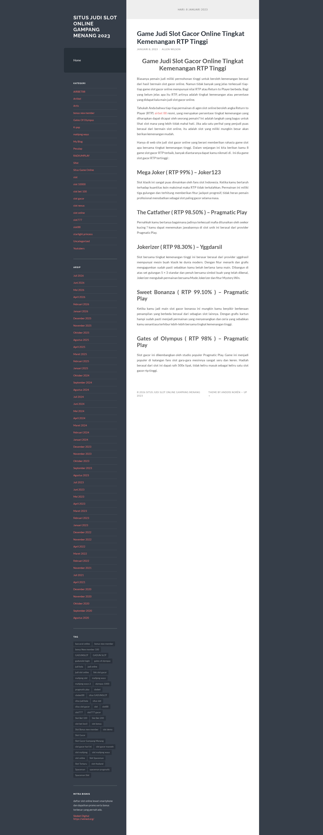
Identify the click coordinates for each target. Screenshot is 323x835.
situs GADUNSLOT (98, 695)
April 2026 (79, 296)
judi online (92, 666)
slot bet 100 (80, 191)
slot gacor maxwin (105, 746)
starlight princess (83, 234)
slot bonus (97, 723)
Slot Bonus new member (86, 729)
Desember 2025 (82, 318)
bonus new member (84, 112)
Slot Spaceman (96, 758)
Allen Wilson (171, 49)
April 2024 (79, 418)
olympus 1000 (102, 683)
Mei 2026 (78, 289)
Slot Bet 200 (98, 718)
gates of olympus (102, 661)
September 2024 (82, 382)
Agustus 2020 (81, 617)
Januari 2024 (80, 439)
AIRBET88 (79, 91)
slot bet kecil (81, 723)
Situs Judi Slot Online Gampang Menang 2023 (95, 26)
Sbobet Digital (81, 815)
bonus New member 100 (87, 649)
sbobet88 (79, 695)
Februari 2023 (81, 517)
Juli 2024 (78, 396)
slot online (79, 212)
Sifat (76, 162)
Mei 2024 (78, 411)
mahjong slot (81, 678)
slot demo (107, 729)
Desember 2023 (82, 446)
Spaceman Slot (82, 775)
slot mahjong (81, 752)
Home (77, 60)
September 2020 (82, 610)
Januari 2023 (80, 525)
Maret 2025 (80, 354)
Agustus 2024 (81, 389)
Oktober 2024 (81, 375)
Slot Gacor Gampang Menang (89, 741)
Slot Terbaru (81, 763)
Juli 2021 (78, 575)
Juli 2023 (78, 482)
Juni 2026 (78, 282)
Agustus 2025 (81, 339)
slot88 (77, 227)
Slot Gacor (80, 735)
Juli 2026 (78, 275)
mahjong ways (81, 134)
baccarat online (82, 643)
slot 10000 (79, 184)
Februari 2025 (81, 361)
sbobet (97, 689)
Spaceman (80, 769)
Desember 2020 (82, 589)
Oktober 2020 (81, 603)
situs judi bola (81, 701)
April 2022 (79, 546)
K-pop (76, 127)
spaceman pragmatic (100, 769)
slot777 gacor (94, 712)
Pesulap (77, 148)
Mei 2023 (78, 496)
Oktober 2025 (81, 332)
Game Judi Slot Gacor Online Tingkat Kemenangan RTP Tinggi (190, 37)
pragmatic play (82, 689)
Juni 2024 (78, 403)
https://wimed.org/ (83, 818)
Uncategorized (81, 241)
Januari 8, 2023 (147, 49)
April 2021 (79, 582)
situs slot (97, 701)
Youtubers (79, 248)
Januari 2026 (80, 311)
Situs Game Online (83, 169)
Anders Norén (230, 392)
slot (75, 177)
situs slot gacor (82, 706)
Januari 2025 (80, 368)
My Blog (78, 141)
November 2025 (82, 325)
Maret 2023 (80, 510)
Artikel (77, 98)
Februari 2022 (81, 560)
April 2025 (79, 346)
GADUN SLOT (99, 655)
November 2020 (82, 596)
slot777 (77, 219)
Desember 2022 (82, 532)
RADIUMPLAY (81, 155)
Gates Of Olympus (83, 119)
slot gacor (78, 198)
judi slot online (82, 672)
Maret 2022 (80, 553)
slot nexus (79, 205)
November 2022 (82, 539)
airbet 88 (161, 113)
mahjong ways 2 (83, 683)
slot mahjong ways (101, 752)
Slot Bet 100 (81, 718)
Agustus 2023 (81, 475)
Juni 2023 (78, 489)
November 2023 (82, 453)
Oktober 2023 (81, 460)
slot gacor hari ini (83, 746)
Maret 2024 (80, 425)
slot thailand (97, 763)
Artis (76, 105)
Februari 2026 (81, 304)
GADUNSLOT (81, 655)
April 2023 (79, 503)
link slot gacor (100, 672)
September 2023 (82, 468)
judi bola (79, 666)
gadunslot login (82, 661)
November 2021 (82, 567)
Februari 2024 (81, 432)
